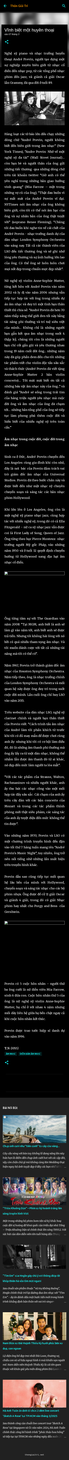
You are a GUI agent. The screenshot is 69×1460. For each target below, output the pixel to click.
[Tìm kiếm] (64, 5)
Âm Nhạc (11, 1054)
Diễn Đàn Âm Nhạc (30, 1054)
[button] (6, 42)
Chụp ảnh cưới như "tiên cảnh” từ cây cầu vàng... (31, 1146)
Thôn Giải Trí (19, 6)
